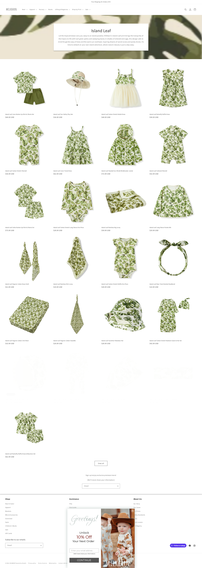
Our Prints (137, 511)
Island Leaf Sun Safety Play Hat (63, 114)
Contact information (64, 563)
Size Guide (72, 507)
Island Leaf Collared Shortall (158, 171)
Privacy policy (32, 563)
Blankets (8, 511)
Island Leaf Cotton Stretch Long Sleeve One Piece (68, 227)
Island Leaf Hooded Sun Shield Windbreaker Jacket (117, 171)
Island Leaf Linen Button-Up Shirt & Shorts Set (19, 114)
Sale (6, 530)
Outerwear (8, 518)
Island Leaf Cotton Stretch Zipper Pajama (66, 399)
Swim (7, 522)
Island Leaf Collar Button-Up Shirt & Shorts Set (19, 227)
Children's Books (11, 526)
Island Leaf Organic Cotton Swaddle (64, 341)
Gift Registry (138, 526)
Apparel (8, 507)
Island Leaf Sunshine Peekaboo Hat (112, 341)
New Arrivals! (9, 504)
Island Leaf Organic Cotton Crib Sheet (17, 341)
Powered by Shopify (20, 563)
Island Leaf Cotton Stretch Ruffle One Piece (114, 284)
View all (101, 463)
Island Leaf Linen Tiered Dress (62, 171)
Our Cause (137, 507)
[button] (24, 9)
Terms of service (42, 563)
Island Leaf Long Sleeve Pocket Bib (160, 227)
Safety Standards (139, 515)
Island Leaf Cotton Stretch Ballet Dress (113, 114)
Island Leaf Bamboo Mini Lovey (63, 284)
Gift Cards (8, 533)
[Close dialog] (132, 511)
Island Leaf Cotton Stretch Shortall (16, 171)
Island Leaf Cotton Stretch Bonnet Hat (17, 399)
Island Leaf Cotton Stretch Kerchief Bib (113, 399)
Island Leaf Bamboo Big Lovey (110, 227)
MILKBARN (12, 563)
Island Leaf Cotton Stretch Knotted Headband (164, 399)
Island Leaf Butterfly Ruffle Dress (160, 114)
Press (135, 518)
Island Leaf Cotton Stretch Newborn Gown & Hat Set (166, 341)
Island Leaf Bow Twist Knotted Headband (162, 284)
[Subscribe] (117, 486)
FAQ (70, 504)
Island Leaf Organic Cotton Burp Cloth (17, 284)
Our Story (137, 504)
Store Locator (138, 522)
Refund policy (52, 563)
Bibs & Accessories (11, 515)
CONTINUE (84, 560)
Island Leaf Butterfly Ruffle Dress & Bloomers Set (20, 454)
